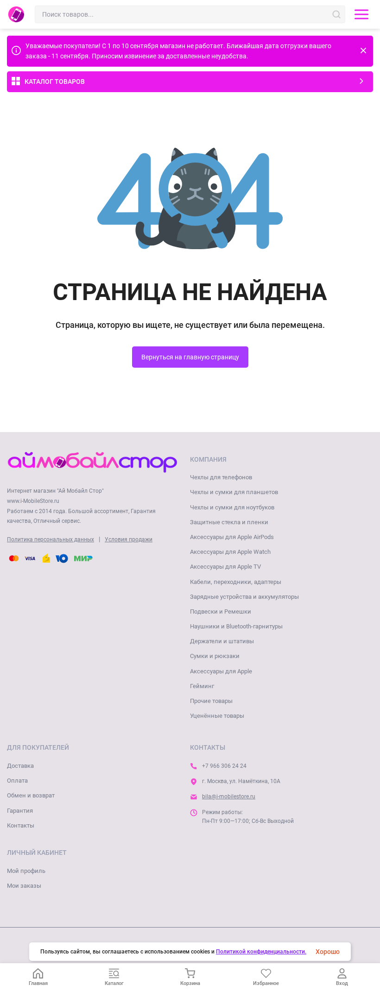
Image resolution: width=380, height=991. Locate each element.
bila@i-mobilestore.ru (228, 796)
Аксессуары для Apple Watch (230, 551)
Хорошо (328, 951)
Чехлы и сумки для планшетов (234, 492)
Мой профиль (26, 870)
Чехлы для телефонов (221, 477)
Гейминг (202, 686)
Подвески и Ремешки (220, 611)
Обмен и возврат (31, 795)
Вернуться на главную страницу (190, 357)
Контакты (20, 825)
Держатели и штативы (222, 641)
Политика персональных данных (50, 539)
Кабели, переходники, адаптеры (235, 581)
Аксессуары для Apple (221, 671)
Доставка (20, 765)
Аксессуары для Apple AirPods (232, 536)
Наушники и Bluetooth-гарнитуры (236, 626)
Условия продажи (128, 539)
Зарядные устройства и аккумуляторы (244, 596)
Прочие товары (211, 700)
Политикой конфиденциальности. (261, 951)
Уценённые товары (217, 715)
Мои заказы (24, 885)
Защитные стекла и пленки (229, 522)
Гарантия (20, 810)
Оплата (17, 780)
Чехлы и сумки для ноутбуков (232, 507)
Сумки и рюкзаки (215, 655)
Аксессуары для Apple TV (225, 566)
